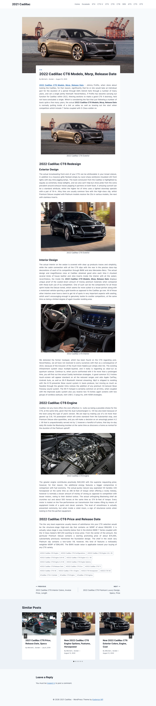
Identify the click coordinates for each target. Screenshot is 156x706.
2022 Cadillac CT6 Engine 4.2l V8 (52, 562)
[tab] (73, 661)
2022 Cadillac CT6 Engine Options (79, 562)
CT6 (113, 4)
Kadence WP (97, 699)
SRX (124, 4)
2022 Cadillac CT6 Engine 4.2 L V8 (79, 557)
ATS (129, 4)
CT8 (118, 4)
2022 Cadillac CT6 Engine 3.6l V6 (52, 557)
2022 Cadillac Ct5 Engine (49, 553)
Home (77, 4)
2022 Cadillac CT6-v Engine (69, 571)
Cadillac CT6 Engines (85, 575)
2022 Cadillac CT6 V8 (48, 571)
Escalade (86, 4)
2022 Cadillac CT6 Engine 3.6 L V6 (100, 553)
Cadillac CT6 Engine (67, 575)
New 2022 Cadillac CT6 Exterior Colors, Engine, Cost (115, 643)
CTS (135, 4)
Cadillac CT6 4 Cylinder (48, 575)
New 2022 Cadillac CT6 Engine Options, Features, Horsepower (77, 643)
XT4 (93, 4)
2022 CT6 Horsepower (89, 571)
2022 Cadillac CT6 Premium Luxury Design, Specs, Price (101, 590)
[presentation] (39, 623)
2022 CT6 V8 (105, 571)
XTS (107, 4)
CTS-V (100, 4)
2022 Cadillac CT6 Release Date (51, 566)
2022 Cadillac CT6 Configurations (73, 553)
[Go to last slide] (25, 636)
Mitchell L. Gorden (47, 79)
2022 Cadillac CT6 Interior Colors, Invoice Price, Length (53, 590)
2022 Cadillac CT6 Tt (93, 566)
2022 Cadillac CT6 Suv (74, 566)
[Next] (130, 636)
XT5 (141, 4)
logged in (51, 683)
